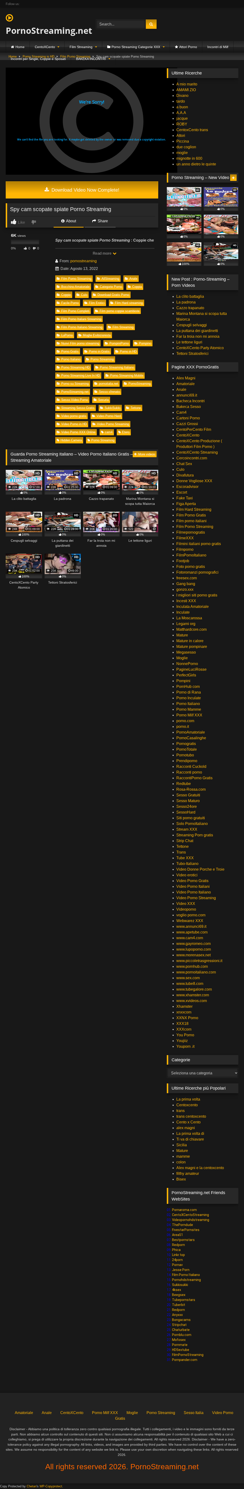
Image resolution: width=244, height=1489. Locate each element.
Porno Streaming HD (75, 367)
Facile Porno (70, 303)
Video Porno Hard (109, 416)
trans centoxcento (191, 1116)
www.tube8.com (189, 984)
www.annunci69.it (191, 926)
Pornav (177, 1265)
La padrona (186, 302)
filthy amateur (187, 1173)
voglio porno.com (190, 915)
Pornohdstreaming (186, 1280)
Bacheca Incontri (190, 401)
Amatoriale (185, 384)
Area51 (177, 1235)
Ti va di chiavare (190, 1139)
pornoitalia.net (108, 383)
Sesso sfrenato (109, 391)
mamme (183, 1156)
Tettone (136, 408)
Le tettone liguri (189, 342)
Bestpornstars (183, 1240)
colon (181, 1162)
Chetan (31, 1486)
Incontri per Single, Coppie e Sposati (38, 59)
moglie (182, 153)
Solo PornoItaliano (192, 824)
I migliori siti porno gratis (196, 595)
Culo (84, 295)
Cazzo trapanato (190, 308)
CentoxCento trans (192, 130)
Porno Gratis (70, 351)
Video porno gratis (73, 416)
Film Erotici (97, 303)
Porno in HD (128, 351)
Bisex (181, 1179)
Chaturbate (181, 1330)
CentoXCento (45, 47)
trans (180, 1111)
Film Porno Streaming (76, 278)
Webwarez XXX (189, 921)
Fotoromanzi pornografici (197, 572)
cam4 (108, 432)
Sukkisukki (180, 1285)
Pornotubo (185, 755)
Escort (181, 492)
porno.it (182, 727)
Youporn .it (185, 1046)
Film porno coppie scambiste (119, 311)
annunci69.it (186, 395)
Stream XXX (187, 829)
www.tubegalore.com (194, 989)
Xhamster (184, 1006)
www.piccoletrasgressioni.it (199, 961)
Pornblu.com (181, 1335)
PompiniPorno (119, 343)
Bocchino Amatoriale (75, 286)
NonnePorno (187, 664)
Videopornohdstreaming (190, 1220)
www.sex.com (188, 978)
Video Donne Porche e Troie (200, 869)
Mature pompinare (191, 647)
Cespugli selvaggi (191, 325)
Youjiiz (182, 1041)
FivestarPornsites (185, 1230)
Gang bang (185, 584)
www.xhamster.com (192, 995)
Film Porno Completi (75, 311)
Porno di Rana (188, 692)
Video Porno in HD (74, 424)
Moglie (182, 658)
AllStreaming (110, 278)
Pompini (183, 681)
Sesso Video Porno (74, 400)
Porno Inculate (188, 698)
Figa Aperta (186, 504)
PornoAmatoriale (190, 732)
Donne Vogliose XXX (194, 481)
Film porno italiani (191, 521)
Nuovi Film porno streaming (80, 343)
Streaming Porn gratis (194, 835)
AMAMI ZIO (186, 90)
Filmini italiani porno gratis (198, 544)
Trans (181, 852)
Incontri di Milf (217, 47)
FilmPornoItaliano (191, 555)
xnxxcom (183, 1012)
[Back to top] (229, 1474)
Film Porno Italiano (186, 1275)
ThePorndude (182, 1225)
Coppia (137, 286)
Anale (133, 278)
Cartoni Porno (188, 418)
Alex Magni (185, 378)
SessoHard (185, 812)
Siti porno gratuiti (190, 818)
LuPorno (67, 335)
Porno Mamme (188, 709)
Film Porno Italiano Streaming (81, 327)
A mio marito (186, 84)
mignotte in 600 (189, 158)
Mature (182, 635)
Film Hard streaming (129, 303)
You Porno (185, 1035)
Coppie (66, 295)
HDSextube (180, 1350)
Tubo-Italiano (187, 864)
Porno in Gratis (99, 351)
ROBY (181, 124)
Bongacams (181, 1320)
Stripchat (179, 1325)
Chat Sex (184, 464)
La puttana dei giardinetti (197, 331)
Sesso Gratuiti (188, 795)
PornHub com (188, 687)
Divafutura (185, 475)
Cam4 (181, 412)
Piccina (182, 141)
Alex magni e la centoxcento (200, 1168)
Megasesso (186, 652)
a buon (182, 107)
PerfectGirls (186, 675)
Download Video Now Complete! (84, 190)
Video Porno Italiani (193, 886)
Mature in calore (189, 641)
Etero (125, 432)
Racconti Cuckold (191, 766)
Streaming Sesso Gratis (77, 408)
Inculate (183, 612)
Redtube (183, 784)
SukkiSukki (112, 408)
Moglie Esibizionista (97, 335)
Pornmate (180, 1345)
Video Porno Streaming (113, 424)
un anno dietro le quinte (196, 164)
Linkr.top (178, 1255)
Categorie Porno (111, 286)
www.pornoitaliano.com (196, 972)
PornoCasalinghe (191, 738)
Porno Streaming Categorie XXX (136, 47)
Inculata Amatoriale (192, 607)
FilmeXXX (185, 538)
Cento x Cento (188, 1122)
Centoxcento (187, 1105)
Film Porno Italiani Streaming (81, 319)
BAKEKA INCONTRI (91, 59)
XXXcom (183, 1029)
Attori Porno (188, 47)
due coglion (186, 147)
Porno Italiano (70, 359)
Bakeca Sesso (188, 407)
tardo (180, 101)
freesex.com (186, 578)
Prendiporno (186, 761)
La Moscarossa (189, 618)
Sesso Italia (193, 1413)
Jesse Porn (180, 1270)
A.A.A (181, 113)
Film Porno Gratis (191, 515)
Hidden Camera (71, 440)
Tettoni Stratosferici (192, 354)
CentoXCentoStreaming (190, 1215)
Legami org (185, 624)
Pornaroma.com (184, 1210)
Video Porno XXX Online (78, 432)
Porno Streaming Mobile (126, 375)
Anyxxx (177, 1315)
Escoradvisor (187, 487)
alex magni (185, 1128)
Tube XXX (185, 858)
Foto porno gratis (190, 567)
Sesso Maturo (188, 801)
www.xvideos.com (191, 1001)
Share (102, 221)
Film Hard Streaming (193, 509)
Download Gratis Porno (113, 295)
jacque (182, 118)
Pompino (145, 343)
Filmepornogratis (190, 532)
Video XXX (185, 904)
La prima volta (188, 1099)
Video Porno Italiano (193, 892)
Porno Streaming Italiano (117, 367)
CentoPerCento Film (193, 429)
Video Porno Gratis (192, 881)
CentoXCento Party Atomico (200, 348)
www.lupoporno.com (193, 949)
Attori (180, 136)
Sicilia (181, 1145)
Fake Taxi (184, 498)
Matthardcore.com (191, 629)
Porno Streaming (102, 359)
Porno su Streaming (75, 383)
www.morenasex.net (193, 955)
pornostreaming (83, 261)
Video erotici (187, 875)
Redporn (178, 1245)
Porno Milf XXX (189, 715)
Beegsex (178, 1295)
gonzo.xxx (184, 589)
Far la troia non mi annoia (197, 336)
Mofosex (179, 1340)
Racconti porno (189, 772)
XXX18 (182, 1024)
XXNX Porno (187, 1018)
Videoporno (186, 909)
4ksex (176, 1290)
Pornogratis (186, 744)
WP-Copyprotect (51, 1486)
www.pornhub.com (192, 966)
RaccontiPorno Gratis (194, 778)
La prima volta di (190, 1134)
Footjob (182, 561)
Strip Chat (184, 841)
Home (20, 47)
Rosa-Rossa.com (191, 789)
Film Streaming (81, 47)
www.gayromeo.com (193, 944)
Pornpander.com (184, 1360)
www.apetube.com (192, 932)
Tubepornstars (183, 1300)
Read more (102, 253)
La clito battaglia (190, 296)
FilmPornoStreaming (187, 1355)
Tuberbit (178, 1305)
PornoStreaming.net (45, 30)
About (70, 221)
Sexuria (103, 400)
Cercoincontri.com (191, 458)
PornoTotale (186, 749)
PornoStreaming (139, 383)
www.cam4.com (189, 938)
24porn (177, 1260)
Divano (182, 96)
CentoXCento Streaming (197, 452)
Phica (176, 1250)
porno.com (185, 721)
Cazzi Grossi (187, 424)
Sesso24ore (186, 806)
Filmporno (184, 549)
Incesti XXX (186, 601)
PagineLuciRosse (191, 669)
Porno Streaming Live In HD (80, 375)
